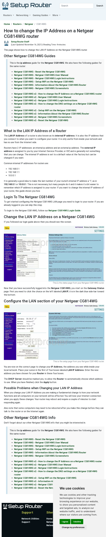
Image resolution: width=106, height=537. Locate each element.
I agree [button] (65, 521)
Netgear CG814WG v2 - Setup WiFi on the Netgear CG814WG (45, 110)
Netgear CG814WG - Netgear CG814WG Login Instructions (44, 78)
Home (7, 24)
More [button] (56, 15)
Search (99, 5)
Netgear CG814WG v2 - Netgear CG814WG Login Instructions (45, 100)
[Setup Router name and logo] (23, 506)
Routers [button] (7, 15)
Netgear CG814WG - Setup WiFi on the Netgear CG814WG (43, 81)
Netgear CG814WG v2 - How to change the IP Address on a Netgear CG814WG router (58, 94)
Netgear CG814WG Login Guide (64, 210)
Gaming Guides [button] (41, 15)
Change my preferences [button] (73, 527)
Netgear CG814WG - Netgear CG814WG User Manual (41, 75)
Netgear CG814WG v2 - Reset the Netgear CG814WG (41, 120)
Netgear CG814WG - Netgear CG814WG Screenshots (41, 88)
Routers (17, 24)
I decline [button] (77, 521)
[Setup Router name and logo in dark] (27, 5)
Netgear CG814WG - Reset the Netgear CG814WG (39, 71)
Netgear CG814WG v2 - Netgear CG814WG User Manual (42, 97)
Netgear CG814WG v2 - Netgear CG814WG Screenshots (43, 117)
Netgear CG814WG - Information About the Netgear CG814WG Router (50, 85)
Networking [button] (22, 15)
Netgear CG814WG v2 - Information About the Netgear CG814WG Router (51, 113)
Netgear (29, 24)
